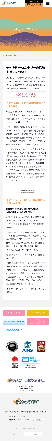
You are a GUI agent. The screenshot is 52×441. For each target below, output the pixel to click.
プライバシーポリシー (15, 434)
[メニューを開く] (47, 3)
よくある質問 (33, 434)
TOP (4, 55)
